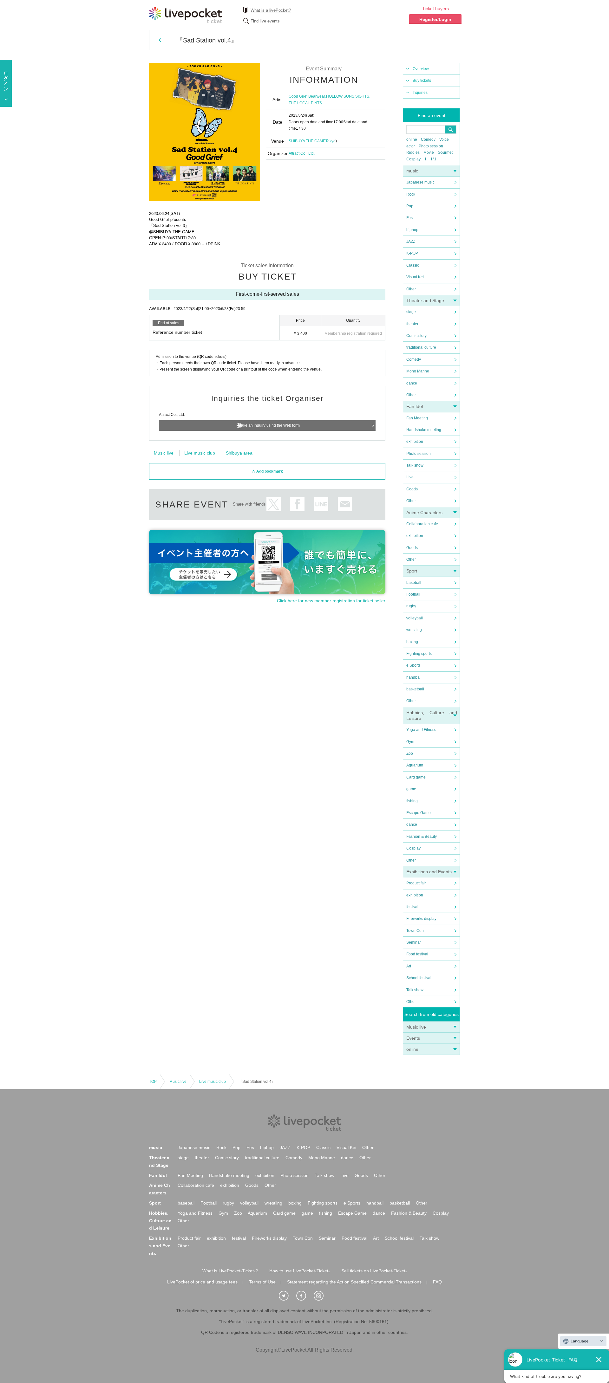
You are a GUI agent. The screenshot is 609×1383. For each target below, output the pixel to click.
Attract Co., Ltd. (302, 153)
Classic (412, 265)
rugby (411, 606)
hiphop (412, 230)
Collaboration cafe (422, 524)
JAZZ (410, 241)
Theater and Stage (425, 300)
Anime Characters (424, 512)
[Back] (159, 40)
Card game (416, 777)
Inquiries (420, 92)
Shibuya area (239, 453)
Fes (409, 218)
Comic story (416, 335)
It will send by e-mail (345, 504)
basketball (415, 689)
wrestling (414, 630)
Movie (428, 152)
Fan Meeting (417, 418)
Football (413, 594)
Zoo (409, 753)
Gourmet (445, 152)
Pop (409, 206)
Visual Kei (415, 277)
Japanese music (420, 182)
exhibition (414, 441)
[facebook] (304, 1296)
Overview (421, 69)
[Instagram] (322, 1296)
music (412, 170)
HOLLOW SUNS (340, 96)
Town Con (415, 930)
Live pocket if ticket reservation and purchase (185, 14)
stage (411, 312)
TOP (153, 1081)
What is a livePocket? (271, 10)
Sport (411, 570)
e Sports (413, 665)
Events (413, 1038)
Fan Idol (414, 406)
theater (412, 324)
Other (411, 289)
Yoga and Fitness (421, 729)
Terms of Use (262, 1281)
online (411, 139)
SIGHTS (362, 96)
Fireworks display (421, 918)
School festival (418, 978)
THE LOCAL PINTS (305, 103)
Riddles (413, 152)
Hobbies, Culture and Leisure (160, 1221)
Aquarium (414, 765)
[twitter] (287, 1296)
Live (410, 477)
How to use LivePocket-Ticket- (299, 1270)
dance (411, 383)
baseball (413, 582)
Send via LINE (321, 504)
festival (412, 907)
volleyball (414, 618)
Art (408, 966)
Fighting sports (419, 653)
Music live (416, 1027)
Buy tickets (422, 80)
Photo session (431, 146)
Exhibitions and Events (429, 871)
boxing (412, 642)
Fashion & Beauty (421, 836)
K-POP (412, 253)
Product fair (416, 883)
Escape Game (418, 813)
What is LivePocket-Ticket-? (230, 1270)
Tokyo (330, 141)
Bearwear (316, 96)
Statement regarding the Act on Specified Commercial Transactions (354, 1281)
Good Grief (298, 96)
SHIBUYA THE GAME (307, 141)
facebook (297, 504)
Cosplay (413, 159)
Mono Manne (417, 371)
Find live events (265, 21)
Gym (410, 742)
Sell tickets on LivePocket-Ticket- (374, 1270)
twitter (273, 504)
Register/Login (435, 19)
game (411, 789)
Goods (412, 489)
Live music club (199, 453)
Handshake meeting (423, 430)
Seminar (413, 942)
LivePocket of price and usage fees (202, 1281)
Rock (410, 194)
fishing (412, 801)
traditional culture (421, 347)
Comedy (428, 139)
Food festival (417, 954)
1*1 (433, 159)
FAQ (437, 1281)
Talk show (414, 465)
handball (414, 677)
